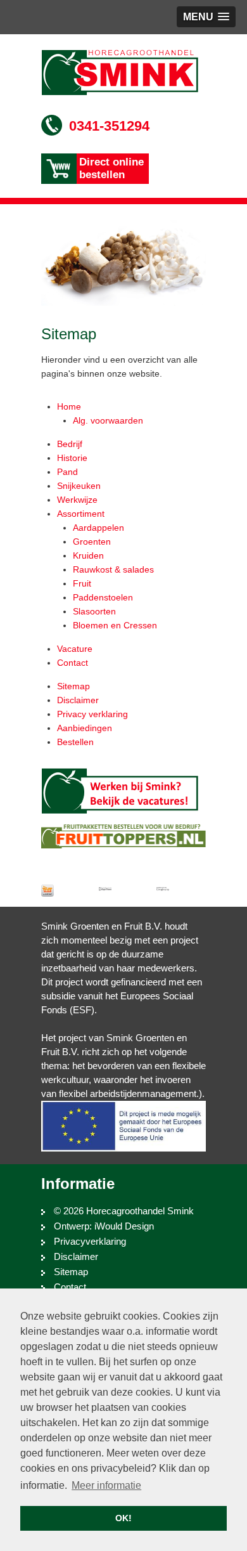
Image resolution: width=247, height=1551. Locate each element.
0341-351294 (109, 126)
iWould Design (124, 1226)
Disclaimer (76, 1256)
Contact (70, 1287)
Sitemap (71, 1271)
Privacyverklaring (90, 1241)
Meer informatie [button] (106, 1485)
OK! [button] (123, 1518)
